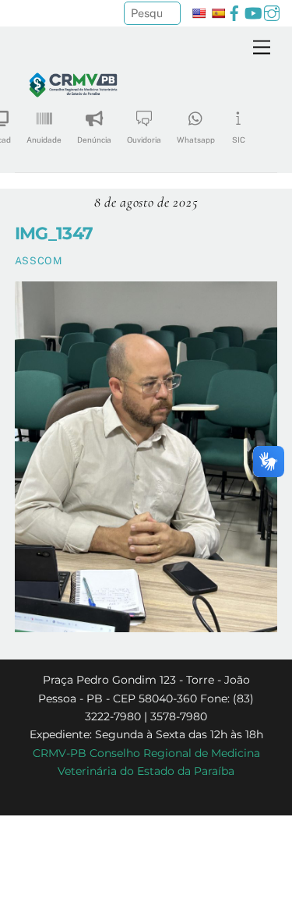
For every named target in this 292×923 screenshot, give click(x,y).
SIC (238, 139)
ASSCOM (38, 261)
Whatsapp (196, 139)
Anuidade (44, 139)
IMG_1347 (54, 233)
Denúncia (94, 139)
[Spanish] (218, 13)
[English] (199, 13)
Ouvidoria (144, 139)
